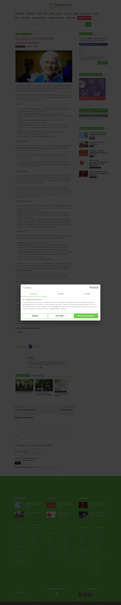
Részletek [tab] (60, 294)
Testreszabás (59, 316)
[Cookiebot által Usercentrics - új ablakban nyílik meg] (90, 288)
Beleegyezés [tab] (34, 294)
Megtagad (35, 316)
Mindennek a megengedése (86, 316)
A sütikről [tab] (87, 294)
